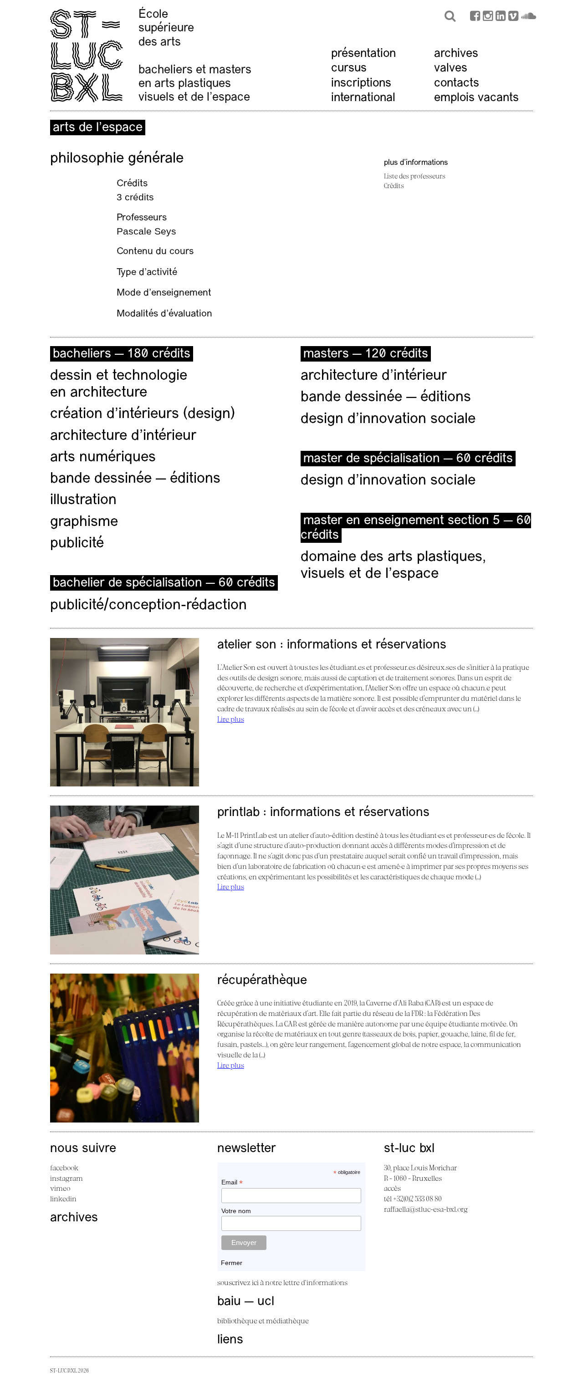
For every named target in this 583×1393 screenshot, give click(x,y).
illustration (83, 500)
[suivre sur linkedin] (501, 17)
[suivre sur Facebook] (475, 17)
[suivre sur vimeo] (513, 17)
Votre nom (236, 1210)
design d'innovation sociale (388, 419)
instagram (66, 1178)
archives (456, 54)
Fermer (231, 1262)
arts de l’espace (98, 128)
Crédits (394, 185)
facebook (64, 1167)
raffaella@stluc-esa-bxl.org (426, 1209)
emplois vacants (476, 98)
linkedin (63, 1198)
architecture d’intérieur (123, 436)
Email (232, 1182)
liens (230, 1340)
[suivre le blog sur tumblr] (488, 17)
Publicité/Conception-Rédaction (148, 605)
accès (392, 1188)
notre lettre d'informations (306, 1282)
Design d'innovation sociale (388, 481)
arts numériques (103, 457)
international (363, 98)
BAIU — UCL (245, 1302)
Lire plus (230, 719)
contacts (456, 83)
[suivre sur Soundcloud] (528, 17)
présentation (363, 54)
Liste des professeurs (414, 176)
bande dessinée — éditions (135, 479)
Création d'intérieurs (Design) (142, 414)
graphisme (84, 522)
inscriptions (361, 83)
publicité (77, 543)
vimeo (60, 1188)
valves (450, 68)
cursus (349, 68)
